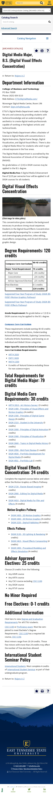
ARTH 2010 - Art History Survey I (23, 405)
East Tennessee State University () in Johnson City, (26, 748)
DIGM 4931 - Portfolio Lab (21, 460)
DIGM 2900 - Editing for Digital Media (26, 493)
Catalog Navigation (26, 38)
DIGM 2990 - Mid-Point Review (23, 450)
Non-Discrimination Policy (33, 769)
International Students (15, 666)
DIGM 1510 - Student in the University (26, 422)
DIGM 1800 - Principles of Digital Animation (28, 429)
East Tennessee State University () (6, 3)
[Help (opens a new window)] (47, 50)
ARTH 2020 (14, 354)
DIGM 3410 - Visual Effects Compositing (29, 541)
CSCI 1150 (16, 636)
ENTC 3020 (14, 358)
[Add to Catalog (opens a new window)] (36, 50)
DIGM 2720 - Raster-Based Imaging (25, 486)
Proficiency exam (25, 626)
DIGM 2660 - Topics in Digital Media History (28, 443)
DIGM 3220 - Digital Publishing (25, 522)
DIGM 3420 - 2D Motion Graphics (26, 515)
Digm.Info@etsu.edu (20, 106)
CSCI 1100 (37, 581)
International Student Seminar (21, 669)
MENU (49, 4)
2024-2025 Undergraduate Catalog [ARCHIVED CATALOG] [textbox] (23, 10)
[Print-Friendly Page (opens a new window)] (42, 50)
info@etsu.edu (34, 766)
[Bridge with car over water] (26, 215)
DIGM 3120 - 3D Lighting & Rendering (28, 534)
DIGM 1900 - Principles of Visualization (26, 436)
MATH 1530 (14, 361)
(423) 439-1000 (20, 766)
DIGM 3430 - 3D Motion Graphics (26, 518)
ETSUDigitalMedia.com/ (26, 98)
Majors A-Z (20, 75)
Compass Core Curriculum (18, 324)
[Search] (50, 21)
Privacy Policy (18, 769)
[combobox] (26, 10)
